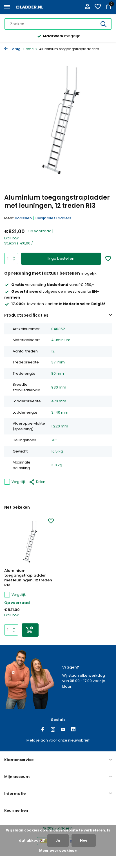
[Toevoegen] (30, 630)
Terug (15, 49)
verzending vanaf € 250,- (52, 284)
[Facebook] (43, 730)
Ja (58, 840)
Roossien (23, 218)
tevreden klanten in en (58, 303)
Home (28, 49)
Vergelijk (19, 481)
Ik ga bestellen (61, 258)
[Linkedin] (73, 730)
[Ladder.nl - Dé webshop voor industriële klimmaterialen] (29, 7)
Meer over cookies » (58, 850)
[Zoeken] (104, 24)
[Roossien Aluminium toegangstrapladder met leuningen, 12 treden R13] (29, 542)
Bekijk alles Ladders (53, 218)
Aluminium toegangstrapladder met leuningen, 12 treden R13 (28, 578)
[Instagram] (53, 730)
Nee (83, 840)
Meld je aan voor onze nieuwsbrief (58, 740)
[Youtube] (63, 730)
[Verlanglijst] (98, 7)
